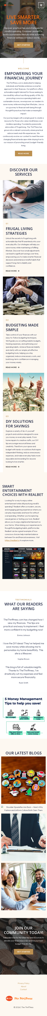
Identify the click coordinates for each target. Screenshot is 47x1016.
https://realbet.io (12, 540)
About (23, 986)
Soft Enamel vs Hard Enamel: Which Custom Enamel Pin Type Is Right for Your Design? (23, 779)
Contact (23, 989)
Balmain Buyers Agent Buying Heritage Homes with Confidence (23, 836)
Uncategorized (23, 784)
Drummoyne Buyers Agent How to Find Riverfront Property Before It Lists (23, 885)
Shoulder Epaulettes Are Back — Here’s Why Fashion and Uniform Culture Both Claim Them (23, 810)
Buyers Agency (23, 840)
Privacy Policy (23, 983)
